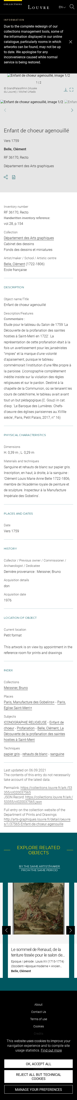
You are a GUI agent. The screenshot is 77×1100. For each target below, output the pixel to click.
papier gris (12, 754)
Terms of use (38, 1019)
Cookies (38, 1026)
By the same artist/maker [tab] (39, 866)
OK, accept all (38, 1064)
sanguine (57, 754)
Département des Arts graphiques (29, 238)
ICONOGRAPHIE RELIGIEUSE (25, 722)
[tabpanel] (38, 930)
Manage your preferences (38, 1090)
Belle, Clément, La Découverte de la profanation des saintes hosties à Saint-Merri (34, 734)
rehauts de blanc (34, 754)
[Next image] (70, 110)
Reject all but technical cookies (38, 1077)
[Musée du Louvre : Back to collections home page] (38, 7)
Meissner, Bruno (16, 688)
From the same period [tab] (39, 870)
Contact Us (38, 1012)
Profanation (26, 728)
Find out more (51, 1050)
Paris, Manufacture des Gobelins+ (29, 702)
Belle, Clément (15, 149)
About (38, 1004)
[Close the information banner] (70, 41)
